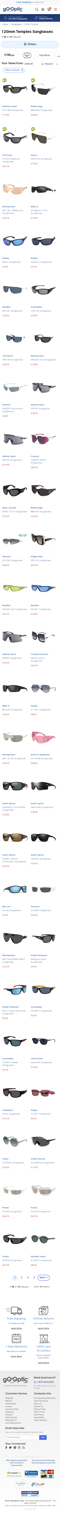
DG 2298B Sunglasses (42, 759)
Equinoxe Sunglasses (41, 1063)
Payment (9, 1414)
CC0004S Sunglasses (13, 1163)
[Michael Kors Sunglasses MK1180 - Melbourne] (15, 189)
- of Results (19, 1287)
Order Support (11, 1417)
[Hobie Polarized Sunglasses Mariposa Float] (43, 937)
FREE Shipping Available (16, 1460)
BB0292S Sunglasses (41, 512)
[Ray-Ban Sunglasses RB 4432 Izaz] (15, 587)
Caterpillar (36, 307)
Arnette (6, 405)
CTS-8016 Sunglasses (41, 1011)
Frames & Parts (11, 1409)
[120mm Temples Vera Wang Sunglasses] (44, 55)
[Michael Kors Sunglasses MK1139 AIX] (15, 737)
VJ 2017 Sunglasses (41, 1114)
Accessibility (39, 1417)
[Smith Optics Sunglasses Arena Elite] (43, 786)
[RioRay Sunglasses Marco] (15, 240)
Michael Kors (8, 207)
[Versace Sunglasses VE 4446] (43, 889)
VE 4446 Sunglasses (41, 911)
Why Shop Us (11, 1420)
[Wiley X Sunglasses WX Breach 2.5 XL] (43, 189)
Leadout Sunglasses (41, 859)
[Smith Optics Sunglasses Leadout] (43, 837)
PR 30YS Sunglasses (40, 1212)
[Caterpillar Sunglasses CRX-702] (43, 289)
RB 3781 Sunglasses (12, 311)
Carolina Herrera (39, 654)
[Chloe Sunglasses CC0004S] (15, 1141)
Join (43, 1437)
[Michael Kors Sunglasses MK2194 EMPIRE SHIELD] (15, 937)
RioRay (5, 258)
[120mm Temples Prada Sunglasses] (27, 55)
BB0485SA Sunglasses (41, 110)
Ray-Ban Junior (9, 106)
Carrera (35, 456)
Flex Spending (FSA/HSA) (45, 1398)
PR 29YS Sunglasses (12, 1212)
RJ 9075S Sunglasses (41, 1260)
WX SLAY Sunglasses (12, 710)
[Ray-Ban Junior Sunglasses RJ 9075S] (43, 1239)
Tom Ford (7, 155)
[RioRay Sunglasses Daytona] (43, 240)
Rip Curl (6, 907)
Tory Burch (7, 356)
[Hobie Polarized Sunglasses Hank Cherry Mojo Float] (15, 989)
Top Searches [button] (31, 1509)
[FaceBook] (6, 1448)
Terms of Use (39, 1411)
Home (5, 24)
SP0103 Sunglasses (40, 409)
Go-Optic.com (17, 1501)
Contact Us (38, 1406)
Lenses (8, 1406)
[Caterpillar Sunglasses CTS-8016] (43, 989)
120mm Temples (31, 24)
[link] (31, 1473)
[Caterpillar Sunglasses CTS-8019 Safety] (15, 1041)
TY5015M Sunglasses (12, 360)
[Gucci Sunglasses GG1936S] (43, 137)
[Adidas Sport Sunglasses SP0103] (43, 387)
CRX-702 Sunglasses (41, 311)
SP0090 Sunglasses (12, 658)
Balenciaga (36, 106)
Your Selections (12, 63)
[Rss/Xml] (23, 1448)
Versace (6, 557)
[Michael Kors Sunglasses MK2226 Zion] (43, 338)
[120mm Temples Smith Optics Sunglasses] (9, 55)
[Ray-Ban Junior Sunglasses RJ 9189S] (15, 88)
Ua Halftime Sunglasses (42, 1163)
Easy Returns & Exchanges (43, 1460)
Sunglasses (16, 24)
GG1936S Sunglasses (41, 159)
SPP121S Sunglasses (41, 561)
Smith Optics (9, 804)
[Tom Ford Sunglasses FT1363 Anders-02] (15, 137)
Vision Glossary (40, 1420)
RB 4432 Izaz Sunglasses (14, 609)
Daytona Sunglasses (41, 262)
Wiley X (34, 207)
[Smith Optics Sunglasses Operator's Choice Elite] (15, 786)
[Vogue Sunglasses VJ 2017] (43, 1092)
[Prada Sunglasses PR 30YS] (43, 1190)
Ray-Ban (6, 307)
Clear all (29, 64)
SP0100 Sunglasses (12, 460)
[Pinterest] (15, 1448)
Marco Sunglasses (11, 262)
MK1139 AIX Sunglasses (14, 759)
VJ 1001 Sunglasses (41, 710)
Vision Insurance (41, 1400)
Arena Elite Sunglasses (42, 807)
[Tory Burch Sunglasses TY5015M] (15, 338)
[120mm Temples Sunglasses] (15, 1382)
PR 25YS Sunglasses (12, 1260)
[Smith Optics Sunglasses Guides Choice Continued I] (15, 837)
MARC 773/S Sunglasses (14, 512)
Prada (5, 1208)
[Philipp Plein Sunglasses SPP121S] (43, 539)
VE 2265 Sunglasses (12, 561)
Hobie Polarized (39, 956)
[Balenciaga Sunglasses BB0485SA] (43, 88)
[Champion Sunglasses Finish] (15, 1092)
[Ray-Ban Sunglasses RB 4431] (43, 587)
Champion (7, 1110)
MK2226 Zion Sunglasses (43, 360)
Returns (8, 1400)
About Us (38, 1403)
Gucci (34, 155)
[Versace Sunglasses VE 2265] (15, 539)
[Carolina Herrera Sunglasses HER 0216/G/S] (43, 636)
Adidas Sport (37, 405)
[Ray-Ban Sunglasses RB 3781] (15, 289)
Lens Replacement (13, 1422)
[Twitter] (10, 1448)
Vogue (34, 706)
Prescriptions (10, 1403)
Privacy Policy (40, 1409)
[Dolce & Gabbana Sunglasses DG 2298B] (43, 737)
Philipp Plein (37, 557)
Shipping (9, 1398)
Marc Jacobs (9, 508)
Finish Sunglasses (11, 1114)
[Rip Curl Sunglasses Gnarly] (15, 889)
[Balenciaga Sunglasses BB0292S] (43, 490)
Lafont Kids (37, 1059)
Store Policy (39, 1414)
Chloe (5, 1159)
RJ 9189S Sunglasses (12, 110)
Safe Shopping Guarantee (43, 1463)
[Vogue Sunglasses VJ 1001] (43, 688)
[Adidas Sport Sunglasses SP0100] (15, 438)
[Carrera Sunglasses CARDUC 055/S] (43, 438)
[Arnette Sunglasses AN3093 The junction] (15, 387)
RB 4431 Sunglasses (41, 609)
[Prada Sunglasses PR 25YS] (15, 1239)
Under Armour (38, 1159)
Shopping (9, 1411)
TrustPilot (21, 1485)
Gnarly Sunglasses (11, 911)
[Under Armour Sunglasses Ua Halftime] (43, 1141)
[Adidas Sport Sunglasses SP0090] (15, 636)
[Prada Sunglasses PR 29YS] (15, 1190)
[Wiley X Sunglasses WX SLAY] (15, 688)
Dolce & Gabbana (40, 755)
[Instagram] (19, 1448)
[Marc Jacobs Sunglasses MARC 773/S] (15, 490)
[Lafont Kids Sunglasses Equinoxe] (43, 1041)
